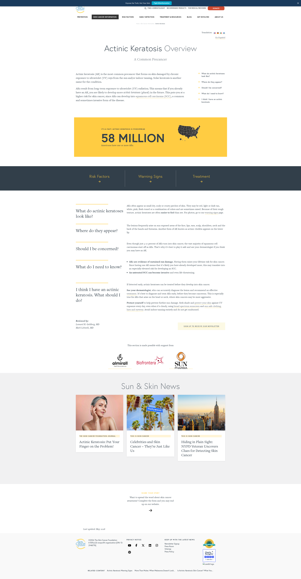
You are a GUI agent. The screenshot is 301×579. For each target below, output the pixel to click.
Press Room (169, 546)
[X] (143, 545)
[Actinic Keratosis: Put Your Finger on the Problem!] (99, 412)
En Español (220, 37)
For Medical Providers (197, 8)
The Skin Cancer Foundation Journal (97, 436)
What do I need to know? (213, 93)
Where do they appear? (212, 82)
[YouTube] (129, 545)
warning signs (211, 212)
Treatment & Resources (170, 17)
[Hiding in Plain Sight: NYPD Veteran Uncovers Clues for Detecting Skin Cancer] (201, 412)
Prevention (82, 17)
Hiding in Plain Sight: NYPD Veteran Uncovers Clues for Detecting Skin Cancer (199, 448)
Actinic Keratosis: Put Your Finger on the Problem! (99, 444)
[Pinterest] (129, 552)
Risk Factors (128, 17)
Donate (216, 8)
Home (138, 23)
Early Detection (146, 17)
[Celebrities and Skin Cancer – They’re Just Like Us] (150, 412)
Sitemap (168, 549)
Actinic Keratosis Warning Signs (119, 570)
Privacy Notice (134, 540)
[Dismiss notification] (298, 3)
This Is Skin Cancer (139, 436)
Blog (189, 17)
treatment (131, 293)
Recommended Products (176, 8)
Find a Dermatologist (156, 8)
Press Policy (169, 551)
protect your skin (203, 302)
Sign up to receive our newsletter (201, 326)
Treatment (201, 176)
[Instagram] (157, 545)
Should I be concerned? (212, 87)
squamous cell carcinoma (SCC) (153, 96)
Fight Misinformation (162, 3)
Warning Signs (150, 176)
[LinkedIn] (150, 545)
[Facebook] (136, 545)
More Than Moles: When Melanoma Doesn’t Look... (155, 570)
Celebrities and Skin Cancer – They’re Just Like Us (150, 446)
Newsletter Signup (172, 543)
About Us (219, 17)
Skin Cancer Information (105, 17)
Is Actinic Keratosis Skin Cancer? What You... (195, 570)
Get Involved (203, 17)
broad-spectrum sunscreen (187, 306)
